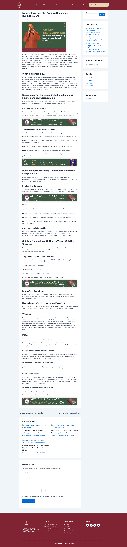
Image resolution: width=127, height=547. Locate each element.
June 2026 (89, 77)
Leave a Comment (26, 435)
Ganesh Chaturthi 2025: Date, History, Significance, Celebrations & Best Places (35, 448)
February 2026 (90, 85)
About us (55, 5)
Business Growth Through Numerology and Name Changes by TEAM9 (95, 34)
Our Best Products (74, 5)
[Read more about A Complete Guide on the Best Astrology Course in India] (35, 426)
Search (87, 12)
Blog (84, 5)
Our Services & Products (42, 5)
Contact (64, 5)
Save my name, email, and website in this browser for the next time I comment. (43, 496)
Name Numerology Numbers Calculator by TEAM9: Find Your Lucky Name (95, 45)
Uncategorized (35, 435)
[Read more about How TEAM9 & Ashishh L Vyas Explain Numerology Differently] (64, 426)
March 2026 (89, 83)
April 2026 (89, 80)
